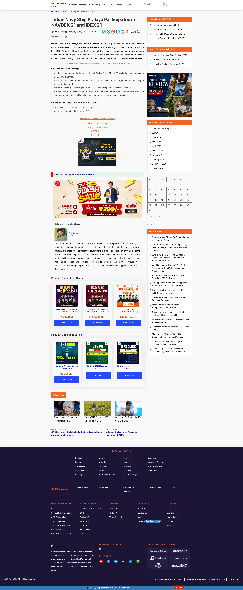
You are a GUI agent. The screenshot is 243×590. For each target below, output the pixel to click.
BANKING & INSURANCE (90, 509)
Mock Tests (171, 509)
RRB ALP (113, 513)
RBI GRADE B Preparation (62, 534)
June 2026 (156, 137)
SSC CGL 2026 (115, 517)
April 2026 (156, 146)
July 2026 (156, 133)
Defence (126, 462)
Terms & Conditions (217, 579)
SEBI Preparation (58, 517)
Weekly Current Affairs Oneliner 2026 (170, 55)
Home (54, 11)
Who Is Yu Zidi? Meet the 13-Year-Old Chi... (128, 419)
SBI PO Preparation (59, 509)
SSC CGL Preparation (60, 525)
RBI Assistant (56, 530)
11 (156, 194)
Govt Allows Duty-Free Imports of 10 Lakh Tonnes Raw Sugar (168, 291)
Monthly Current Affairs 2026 (166, 60)
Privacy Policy (234, 579)
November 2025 (159, 168)
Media (140, 517)
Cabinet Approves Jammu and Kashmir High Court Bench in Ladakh (169, 313)
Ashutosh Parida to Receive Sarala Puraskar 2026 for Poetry (168, 276)
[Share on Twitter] (122, 32)
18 (156, 200)
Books (169, 525)
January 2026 (158, 159)
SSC (82, 513)
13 (169, 194)
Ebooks (170, 521)
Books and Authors (107, 475)
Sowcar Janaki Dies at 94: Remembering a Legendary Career (170, 238)
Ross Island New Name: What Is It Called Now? (170, 328)
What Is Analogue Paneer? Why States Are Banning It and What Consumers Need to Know (169, 268)
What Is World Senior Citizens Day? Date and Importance (170, 320)
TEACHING (85, 521)
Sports (102, 458)
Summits (127, 466)
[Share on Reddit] (113, 32)
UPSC (82, 534)
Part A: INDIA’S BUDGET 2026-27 (169, 29)
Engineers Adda (154, 487)
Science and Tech (155, 466)
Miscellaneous (153, 470)
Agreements (104, 470)
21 (175, 200)
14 (175, 194)
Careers (149, 521)
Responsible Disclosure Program (169, 579)
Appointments (81, 470)
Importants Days (130, 475)
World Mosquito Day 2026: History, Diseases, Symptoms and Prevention (168, 350)
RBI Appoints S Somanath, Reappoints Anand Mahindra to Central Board (169, 284)
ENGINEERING (86, 530)
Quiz (128, 4)
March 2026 (157, 151)
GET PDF (179, 588)
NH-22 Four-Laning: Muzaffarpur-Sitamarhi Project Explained (167, 342)
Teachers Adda (81, 487)
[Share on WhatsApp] (104, 32)
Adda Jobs (103, 487)
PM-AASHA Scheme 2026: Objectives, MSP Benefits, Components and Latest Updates (169, 248)
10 (150, 194)
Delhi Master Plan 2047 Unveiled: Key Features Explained (169, 298)
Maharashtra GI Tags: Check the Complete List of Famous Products (167, 335)
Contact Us (142, 513)
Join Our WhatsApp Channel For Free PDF (74, 175)
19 (162, 200)
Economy (127, 470)
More (119, 4)
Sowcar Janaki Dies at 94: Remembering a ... (65, 419)
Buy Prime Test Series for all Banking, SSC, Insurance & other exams (97, 63)
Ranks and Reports (155, 462)
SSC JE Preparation (59, 521)
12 (162, 194)
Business (127, 458)
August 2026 (164, 128)
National (73, 4)
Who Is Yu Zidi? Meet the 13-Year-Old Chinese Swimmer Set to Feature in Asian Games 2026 (169, 258)
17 (150, 200)
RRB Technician (115, 509)
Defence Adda (129, 491)
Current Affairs (129, 487)
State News (80, 466)
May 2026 (156, 142)
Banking (96, 4)
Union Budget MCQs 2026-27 (167, 25)
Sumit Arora (59, 31)
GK (111, 4)
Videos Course (173, 517)
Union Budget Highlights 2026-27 (169, 38)
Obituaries (151, 458)
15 (181, 194)
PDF (103, 4)
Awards (102, 462)
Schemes (103, 466)
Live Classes (172, 513)
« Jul (149, 224)
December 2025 (159, 164)
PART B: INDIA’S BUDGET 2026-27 (170, 34)
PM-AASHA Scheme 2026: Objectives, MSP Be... (96, 419)
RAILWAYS (84, 517)
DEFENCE (84, 525)
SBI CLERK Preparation (61, 513)
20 (169, 200)
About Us (142, 509)
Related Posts (59, 395)
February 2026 (158, 155)
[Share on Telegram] (108, 32)
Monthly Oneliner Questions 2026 (169, 64)
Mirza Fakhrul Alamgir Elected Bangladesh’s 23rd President (165, 306)
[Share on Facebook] (118, 32)
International (84, 4)
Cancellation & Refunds (196, 579)
